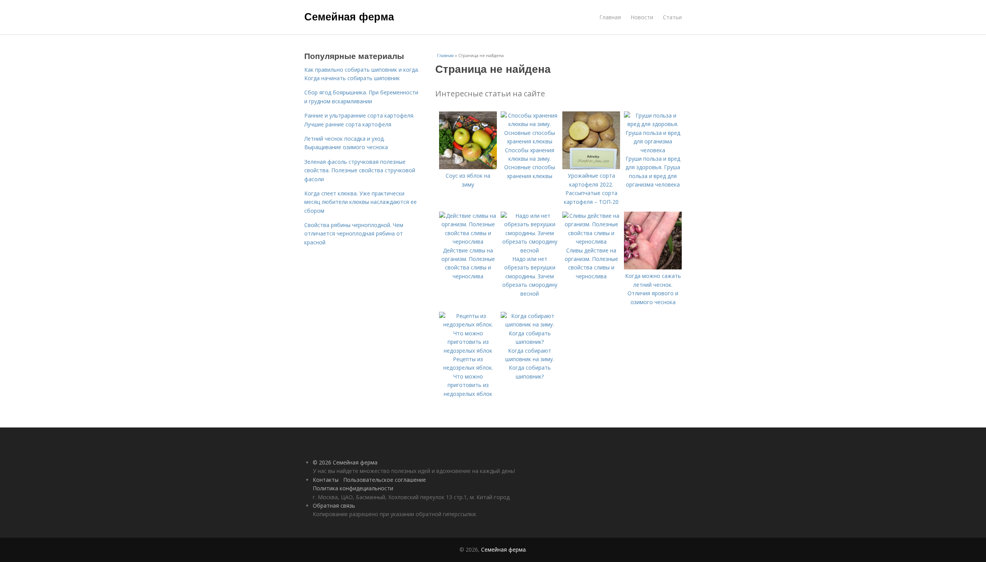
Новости (642, 17)
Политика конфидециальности (353, 488)
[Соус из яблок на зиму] (468, 167)
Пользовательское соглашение (384, 479)
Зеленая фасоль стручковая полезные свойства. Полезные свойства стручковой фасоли (359, 170)
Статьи (672, 17)
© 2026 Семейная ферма (345, 462)
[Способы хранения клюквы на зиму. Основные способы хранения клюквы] (529, 141)
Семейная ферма (349, 16)
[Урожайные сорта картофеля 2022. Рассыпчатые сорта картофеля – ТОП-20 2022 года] (591, 167)
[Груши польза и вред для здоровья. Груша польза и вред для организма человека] (653, 150)
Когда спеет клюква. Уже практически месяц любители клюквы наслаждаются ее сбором (360, 202)
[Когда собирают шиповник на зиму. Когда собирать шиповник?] (529, 341)
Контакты (326, 479)
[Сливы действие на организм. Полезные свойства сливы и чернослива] (591, 241)
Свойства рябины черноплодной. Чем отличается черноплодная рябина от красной (353, 233)
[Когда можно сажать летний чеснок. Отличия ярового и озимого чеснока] (653, 267)
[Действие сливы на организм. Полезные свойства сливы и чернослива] (468, 241)
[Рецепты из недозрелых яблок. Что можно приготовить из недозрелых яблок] (468, 350)
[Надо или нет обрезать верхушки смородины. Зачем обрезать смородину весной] (529, 250)
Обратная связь (334, 505)
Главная (610, 17)
